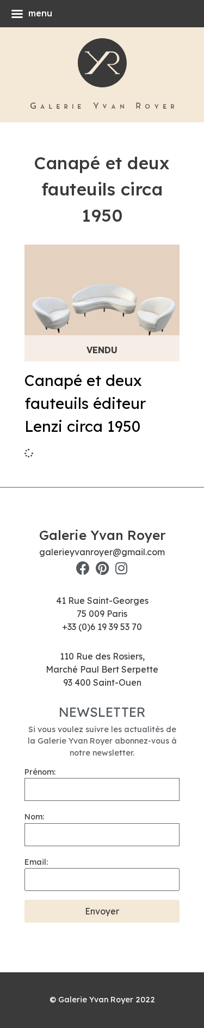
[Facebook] (82, 568)
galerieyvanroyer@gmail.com (102, 551)
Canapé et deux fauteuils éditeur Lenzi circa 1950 (85, 403)
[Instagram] (121, 568)
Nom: (34, 817)
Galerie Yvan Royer (102, 535)
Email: (36, 862)
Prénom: (39, 772)
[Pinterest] (102, 568)
